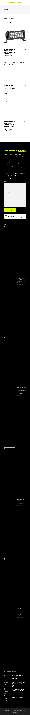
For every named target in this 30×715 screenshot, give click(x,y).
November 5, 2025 (20, 505)
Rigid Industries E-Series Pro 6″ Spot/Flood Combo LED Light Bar (9, 51)
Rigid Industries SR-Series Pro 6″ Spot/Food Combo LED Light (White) (9, 124)
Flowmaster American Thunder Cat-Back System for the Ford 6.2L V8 (21, 279)
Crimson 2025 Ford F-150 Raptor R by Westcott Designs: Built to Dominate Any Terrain (21, 390)
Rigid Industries (7, 130)
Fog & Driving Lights (9, 128)
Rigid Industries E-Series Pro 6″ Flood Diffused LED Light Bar (9, 88)
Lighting (11, 129)
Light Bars (6, 55)
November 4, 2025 (20, 619)
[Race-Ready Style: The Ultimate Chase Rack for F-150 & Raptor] (9, 502)
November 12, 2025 (20, 395)
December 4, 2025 (20, 284)
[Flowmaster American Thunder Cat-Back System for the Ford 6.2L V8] (9, 280)
